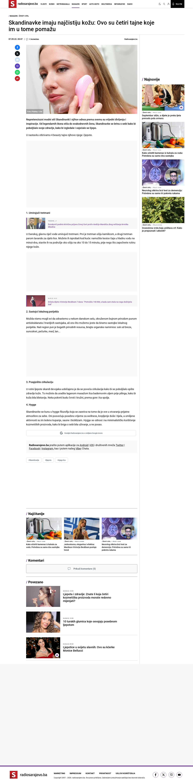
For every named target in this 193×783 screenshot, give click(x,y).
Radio (129, 4)
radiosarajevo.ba (78, 777)
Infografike (119, 4)
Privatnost (105, 773)
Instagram (47, 448)
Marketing (59, 773)
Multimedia (106, 4)
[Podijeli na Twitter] (17, 53)
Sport (84, 4)
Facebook (34, 448)
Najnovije (152, 79)
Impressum (75, 773)
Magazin (75, 4)
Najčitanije (36, 513)
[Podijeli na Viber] (17, 66)
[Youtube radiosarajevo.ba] (179, 775)
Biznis (51, 4)
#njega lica (62, 460)
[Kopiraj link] (17, 78)
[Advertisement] (81, 173)
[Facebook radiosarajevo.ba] (155, 775)
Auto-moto (94, 4)
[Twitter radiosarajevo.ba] (163, 775)
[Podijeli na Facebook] (17, 47)
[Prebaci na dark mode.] (160, 4)
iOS (92, 445)
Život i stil (24, 16)
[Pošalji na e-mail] (17, 59)
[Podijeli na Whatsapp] (17, 72)
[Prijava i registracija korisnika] (168, 4)
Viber (78, 448)
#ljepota (48, 460)
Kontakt (90, 773)
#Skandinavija (34, 460)
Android (84, 445)
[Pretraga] (164, 4)
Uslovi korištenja (125, 773)
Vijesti (44, 4)
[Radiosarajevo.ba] (28, 775)
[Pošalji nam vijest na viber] (171, 775)
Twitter (120, 445)
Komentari (36, 560)
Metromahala (63, 4)
